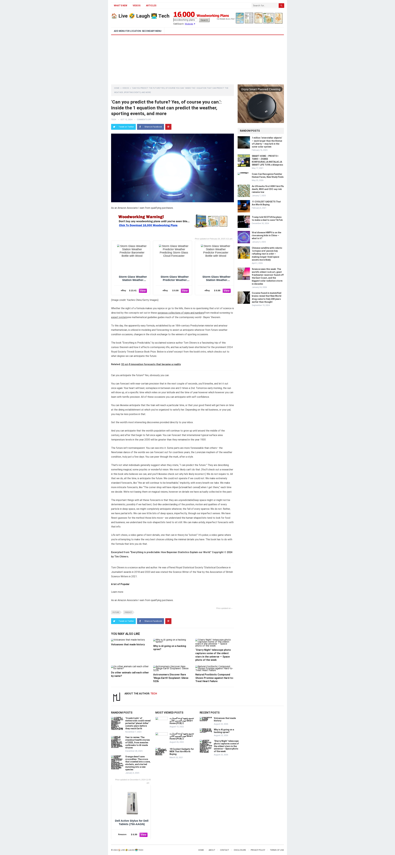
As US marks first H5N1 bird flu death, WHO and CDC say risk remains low (268, 189)
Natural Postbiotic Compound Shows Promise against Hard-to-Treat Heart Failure (214, 678)
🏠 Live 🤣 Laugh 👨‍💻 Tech (140, 15)
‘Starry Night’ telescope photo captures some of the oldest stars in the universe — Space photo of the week (226, 746)
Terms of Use (277, 850)
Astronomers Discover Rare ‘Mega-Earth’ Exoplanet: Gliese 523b (170, 678)
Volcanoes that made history (128, 644)
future (116, 612)
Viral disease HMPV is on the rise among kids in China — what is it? (266, 235)
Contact (224, 850)
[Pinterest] (168, 127)
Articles (151, 5)
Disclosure (240, 850)
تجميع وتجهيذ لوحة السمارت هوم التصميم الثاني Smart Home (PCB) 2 (182, 721)
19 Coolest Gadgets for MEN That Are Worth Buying (182, 751)
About (212, 850)
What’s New (120, 5)
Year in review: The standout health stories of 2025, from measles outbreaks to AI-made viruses (137, 742)
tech (113, 119)
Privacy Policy (258, 850)
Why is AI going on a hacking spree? (224, 730)
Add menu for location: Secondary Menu (137, 31)
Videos (136, 5)
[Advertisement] (197, 58)
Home (116, 88)
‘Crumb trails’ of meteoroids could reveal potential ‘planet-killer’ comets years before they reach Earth (138, 723)
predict (128, 612)
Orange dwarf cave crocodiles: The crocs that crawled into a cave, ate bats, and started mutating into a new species (137, 763)
